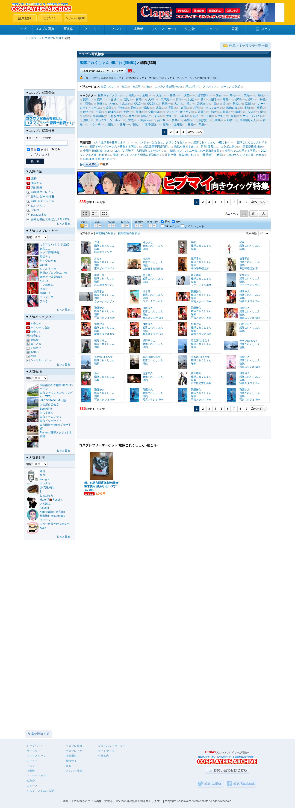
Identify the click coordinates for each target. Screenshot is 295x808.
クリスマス (209, 86)
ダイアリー (92, 29)
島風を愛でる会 (184, 146)
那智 (230, 120)
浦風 (86, 120)
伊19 (137, 103)
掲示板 (138, 29)
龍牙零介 (196, 258)
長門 (213, 99)
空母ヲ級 (153, 112)
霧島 (138, 99)
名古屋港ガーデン (104, 284)
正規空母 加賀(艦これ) (180, 154)
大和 (151, 99)
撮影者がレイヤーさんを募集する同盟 (112, 146)
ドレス (35, 210)
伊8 (250, 99)
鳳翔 (233, 116)
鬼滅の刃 (36, 183)
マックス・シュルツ (108, 120)
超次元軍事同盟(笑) (155, 146)
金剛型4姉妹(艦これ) (96, 150)
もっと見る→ (64, 223)
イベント (115, 29)
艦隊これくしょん (104, 245)
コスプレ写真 (44, 29)
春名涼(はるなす (200, 340)
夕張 (156, 116)
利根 (262, 99)
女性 (43, 149)
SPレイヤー (172, 226)
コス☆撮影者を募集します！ (110, 142)
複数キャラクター (109, 95)
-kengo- (44, 479)
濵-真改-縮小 (47, 487)
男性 (33, 149)
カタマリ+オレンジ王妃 (54, 244)
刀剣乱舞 (36, 187)
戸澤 (96, 242)
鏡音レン (35, 335)
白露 (98, 112)
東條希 (34, 340)
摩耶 (225, 99)
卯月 (122, 124)
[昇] (99, 225)
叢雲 (201, 112)
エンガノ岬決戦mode (168, 86)
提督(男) (203, 95)
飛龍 (133, 107)
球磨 (238, 112)
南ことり (35, 343)
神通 (259, 107)
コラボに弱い (229, 146)
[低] (127, 225)
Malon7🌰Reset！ (51, 499)
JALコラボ (191, 86)
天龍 (159, 95)
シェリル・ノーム (41, 360)
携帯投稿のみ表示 (129, 233)
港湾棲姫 (150, 124)
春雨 (183, 107)
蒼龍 (213, 112)
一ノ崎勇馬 (46, 285)
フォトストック (36, 755)
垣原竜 (146, 258)
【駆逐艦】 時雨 (211, 154)
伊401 (182, 116)
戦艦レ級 (231, 107)
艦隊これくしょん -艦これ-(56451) (108, 63)
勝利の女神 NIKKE (42, 196)
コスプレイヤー (75, 751)
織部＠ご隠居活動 (51, 277)
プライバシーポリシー (112, 746)
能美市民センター (104, 252)
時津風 (112, 112)
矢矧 (250, 112)
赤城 (113, 99)
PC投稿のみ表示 (105, 233)
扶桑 (131, 116)
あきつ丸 (116, 116)
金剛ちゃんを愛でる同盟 (240, 150)
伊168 (151, 103)
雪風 (126, 99)
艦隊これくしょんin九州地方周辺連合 (136, 154)
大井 (177, 103)
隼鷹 (201, 124)
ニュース (212, 29)
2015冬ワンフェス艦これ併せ (246, 154)
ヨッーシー (46, 520)
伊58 (238, 99)
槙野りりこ (100, 274)
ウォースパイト (252, 116)
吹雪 (109, 107)
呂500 (161, 120)
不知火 (188, 120)
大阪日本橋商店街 (153, 268)
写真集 (68, 29)
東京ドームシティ (51, 416)
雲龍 (110, 124)
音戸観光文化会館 (201, 383)
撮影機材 (71, 755)
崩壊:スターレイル (42, 201)
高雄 (260, 95)
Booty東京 (46, 408)
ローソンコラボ (230, 86)
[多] (136, 225)
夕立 (186, 95)
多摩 (174, 120)
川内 (178, 99)
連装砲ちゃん (247, 120)
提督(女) (201, 103)
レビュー (32, 761)
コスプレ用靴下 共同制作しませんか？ (139, 150)
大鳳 (169, 116)
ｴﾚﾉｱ (42, 475)
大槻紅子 (45, 293)
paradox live (39, 214)
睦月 (196, 116)
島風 (131, 95)
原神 (34, 178)
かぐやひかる (48, 260)
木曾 (112, 103)
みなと (98, 258)
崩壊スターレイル (42, 192)
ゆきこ (44, 289)
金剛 (145, 95)
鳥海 (235, 103)
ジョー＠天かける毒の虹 (55, 524)
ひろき (44, 301)
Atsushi (44, 507)
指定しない (108, 86)
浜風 (146, 107)
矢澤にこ (35, 348)
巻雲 (190, 124)
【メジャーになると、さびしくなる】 (161, 142)
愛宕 (218, 95)
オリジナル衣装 (40, 327)
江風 (208, 116)
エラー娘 (94, 124)
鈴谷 (86, 112)
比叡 (191, 99)
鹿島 (100, 99)
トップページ (33, 38)
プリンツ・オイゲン (178, 112)
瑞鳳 (135, 124)
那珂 (87, 103)
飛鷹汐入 (196, 291)
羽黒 (144, 116)
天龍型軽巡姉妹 (252, 146)
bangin (44, 264)
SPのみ (55, 149)
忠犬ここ (45, 248)
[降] (95, 225)
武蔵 (158, 107)
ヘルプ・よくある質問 (40, 791)
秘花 (193, 242)
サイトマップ (106, 751)
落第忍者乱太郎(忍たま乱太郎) (50, 219)
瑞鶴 (248, 103)
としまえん (46, 412)
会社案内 (103, 755)
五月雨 (178, 124)
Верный (145, 120)
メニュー (267, 29)
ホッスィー (46, 483)
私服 (33, 356)
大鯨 (221, 116)
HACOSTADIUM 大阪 (53, 400)
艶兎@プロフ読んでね (53, 272)
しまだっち (46, 495)
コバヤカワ (46, 297)
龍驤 (225, 112)
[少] (140, 225)
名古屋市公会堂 (49, 404)
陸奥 (100, 103)
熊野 (138, 112)
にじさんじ (38, 205)
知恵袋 (190, 29)
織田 (42, 471)
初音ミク (35, 323)
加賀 (246, 95)
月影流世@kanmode (52, 515)
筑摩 (164, 103)
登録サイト (73, 761)
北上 (124, 103)
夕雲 (130, 120)
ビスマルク (212, 107)
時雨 (232, 95)
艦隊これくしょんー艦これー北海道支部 (194, 150)
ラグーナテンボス (201, 285)
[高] (123, 225)
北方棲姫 (98, 116)
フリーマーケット (164, 29)
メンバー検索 (74, 770)
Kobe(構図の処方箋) (52, 512)
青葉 (165, 124)
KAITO (34, 352)
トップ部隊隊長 (49, 252)
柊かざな (148, 242)
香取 (171, 107)
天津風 (165, 99)
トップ (21, 29)
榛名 (172, 95)
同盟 (234, 29)
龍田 (86, 99)
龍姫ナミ (45, 256)
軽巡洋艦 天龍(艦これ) (97, 159)
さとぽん (45, 503)
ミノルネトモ (48, 268)
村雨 (196, 107)
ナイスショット (40, 154)
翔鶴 (121, 107)
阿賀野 (203, 120)
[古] (86, 225)
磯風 (217, 120)
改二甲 (137, 86)
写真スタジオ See (201, 301)
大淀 (126, 112)
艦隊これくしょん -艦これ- (210, 142)
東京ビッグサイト (51, 420)
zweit (43, 528)
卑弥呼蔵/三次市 (200, 268)
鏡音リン (35, 331)
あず (96, 373)
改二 (124, 86)
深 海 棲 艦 (207, 146)
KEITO (44, 280)
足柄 (247, 107)
